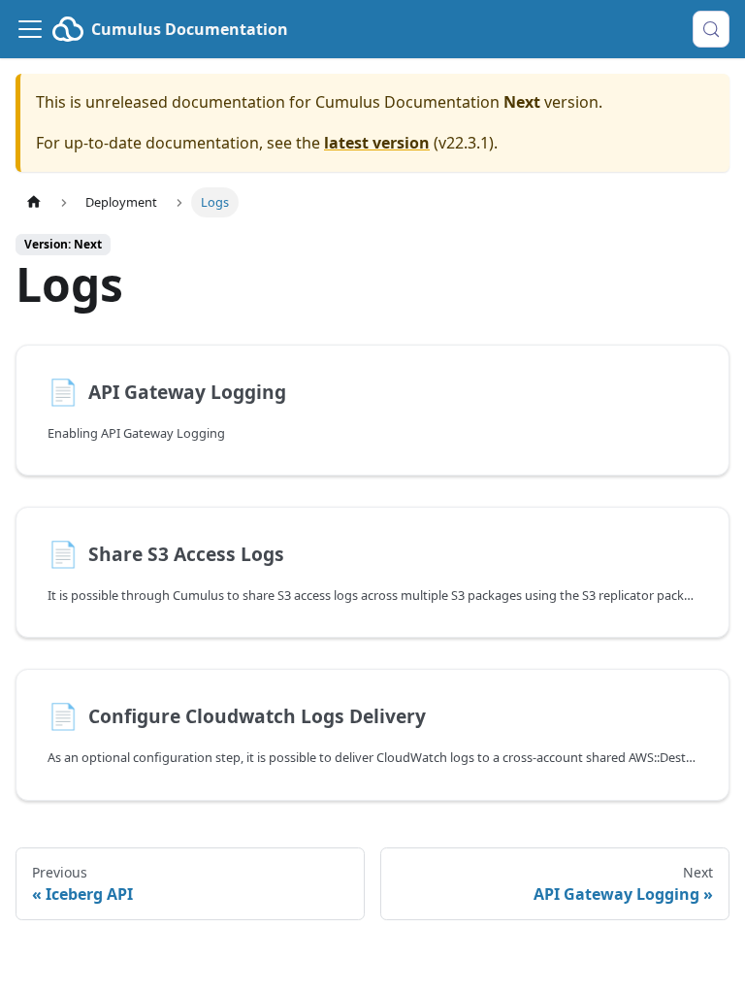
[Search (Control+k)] (711, 29)
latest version (377, 142)
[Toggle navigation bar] (30, 29)
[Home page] (34, 202)
